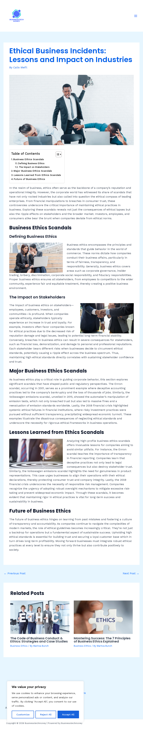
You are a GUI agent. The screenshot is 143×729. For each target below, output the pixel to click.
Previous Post (14, 573)
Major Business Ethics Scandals (33, 170)
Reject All (45, 714)
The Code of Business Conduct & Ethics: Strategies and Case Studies (39, 640)
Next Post (131, 573)
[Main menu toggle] (136, 16)
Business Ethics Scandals (28, 159)
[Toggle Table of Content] (57, 154)
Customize (22, 714)
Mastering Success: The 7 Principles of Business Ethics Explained (102, 640)
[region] (45, 701)
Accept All (68, 714)
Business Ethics (19, 646)
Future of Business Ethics (29, 179)
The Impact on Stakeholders (34, 167)
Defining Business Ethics (31, 163)
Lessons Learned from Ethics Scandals (37, 175)
